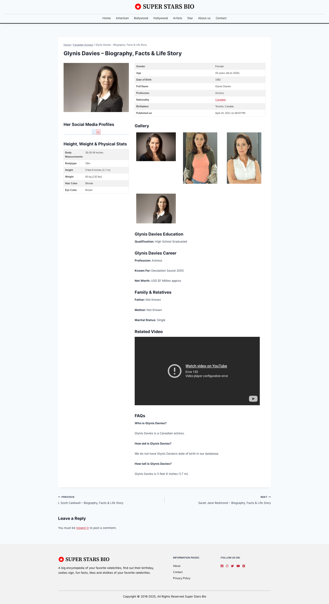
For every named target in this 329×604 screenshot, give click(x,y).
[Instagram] (228, 566)
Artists (177, 18)
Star (190, 18)
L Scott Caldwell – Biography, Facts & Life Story (90, 500)
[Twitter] (233, 566)
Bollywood (141, 18)
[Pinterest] (244, 566)
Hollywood (160, 18)
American (122, 18)
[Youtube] (238, 566)
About (176, 565)
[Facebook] (223, 566)
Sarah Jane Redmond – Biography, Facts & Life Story (234, 500)
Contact (221, 18)
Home (106, 18)
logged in (82, 528)
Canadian (220, 99)
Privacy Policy (181, 578)
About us (204, 18)
